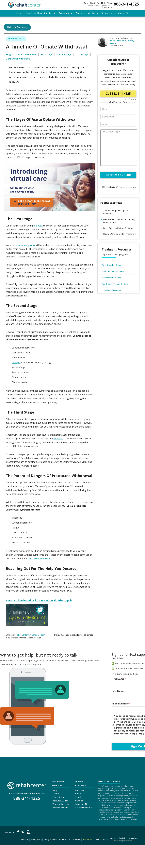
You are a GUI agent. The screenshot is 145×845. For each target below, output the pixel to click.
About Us (79, 790)
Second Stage (64, 54)
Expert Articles (58, 797)
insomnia (58, 438)
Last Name (119, 691)
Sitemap (79, 800)
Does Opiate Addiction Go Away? (118, 228)
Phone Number (121, 703)
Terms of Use (64, 839)
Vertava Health (102, 839)
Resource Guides (60, 800)
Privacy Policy (36, 839)
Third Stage (82, 54)
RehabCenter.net (127, 838)
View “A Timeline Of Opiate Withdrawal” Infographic (39, 600)
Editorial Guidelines (84, 807)
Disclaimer (76, 839)
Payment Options (60, 807)
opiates (38, 225)
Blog (54, 790)
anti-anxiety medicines (40, 558)
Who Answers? (107, 7)
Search (78, 797)
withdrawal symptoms (23, 245)
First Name (119, 678)
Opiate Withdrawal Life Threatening (119, 234)
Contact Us (80, 793)
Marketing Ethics (82, 804)
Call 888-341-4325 (118, 94)
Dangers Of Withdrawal (18, 58)
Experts (55, 793)
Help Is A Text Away (17, 27)
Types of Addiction (61, 804)
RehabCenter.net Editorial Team (30, 635)
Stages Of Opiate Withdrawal (21, 54)
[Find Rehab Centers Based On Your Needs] (26, 784)
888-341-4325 (126, 4)
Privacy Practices (50, 839)
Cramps (16, 362)
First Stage (47, 54)
